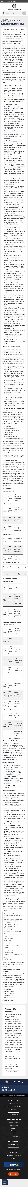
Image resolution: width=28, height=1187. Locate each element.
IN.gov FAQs (13, 1133)
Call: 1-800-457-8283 (13, 1112)
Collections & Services (10, 17)
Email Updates (13, 1149)
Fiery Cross (20, 455)
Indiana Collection (5, 19)
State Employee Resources (13, 1136)
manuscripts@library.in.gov (10, 804)
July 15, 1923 (15, 310)
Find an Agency (13, 1109)
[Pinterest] (14, 1090)
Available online (8, 110)
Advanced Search (13, 1125)
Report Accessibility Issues (13, 1169)
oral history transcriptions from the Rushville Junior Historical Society (13, 964)
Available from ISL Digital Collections (15, 212)
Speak (13, 1174)
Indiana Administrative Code (13, 1155)
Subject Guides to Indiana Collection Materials (10, 20)
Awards (13, 1158)
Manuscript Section (8, 986)
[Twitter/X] (6, 1090)
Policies (13, 1128)
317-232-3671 (15, 806)
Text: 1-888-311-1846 (13, 1115)
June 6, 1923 (18, 309)
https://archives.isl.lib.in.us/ (9, 759)
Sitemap (13, 1131)
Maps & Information (13, 1144)
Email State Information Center (13, 1106)
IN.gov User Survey (13, 1122)
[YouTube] (11, 1090)
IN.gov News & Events (13, 1147)
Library (2, 17)
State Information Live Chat (13, 1103)
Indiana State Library (14, 9)
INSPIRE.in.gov (6, 452)
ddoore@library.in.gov (15, 1040)
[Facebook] (3, 1090)
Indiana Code (13, 1152)
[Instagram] (8, 1090)
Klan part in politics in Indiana (16, 767)
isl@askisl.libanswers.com (12, 1070)
